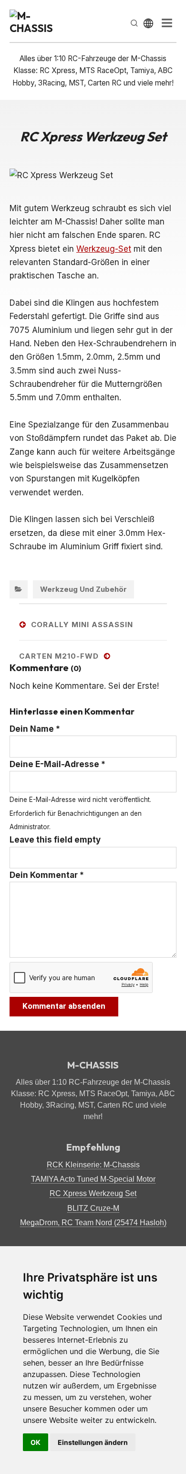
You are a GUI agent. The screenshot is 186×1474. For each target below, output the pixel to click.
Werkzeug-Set (103, 249)
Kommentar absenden (63, 1006)
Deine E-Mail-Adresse (57, 764)
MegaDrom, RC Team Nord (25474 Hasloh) (93, 1222)
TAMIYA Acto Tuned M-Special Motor (93, 1179)
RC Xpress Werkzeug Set (93, 1193)
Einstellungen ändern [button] (93, 1442)
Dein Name (35, 729)
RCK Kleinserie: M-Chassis (93, 1165)
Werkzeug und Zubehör (83, 589)
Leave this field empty (55, 839)
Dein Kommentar (47, 875)
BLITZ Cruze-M (93, 1208)
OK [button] (36, 1442)
